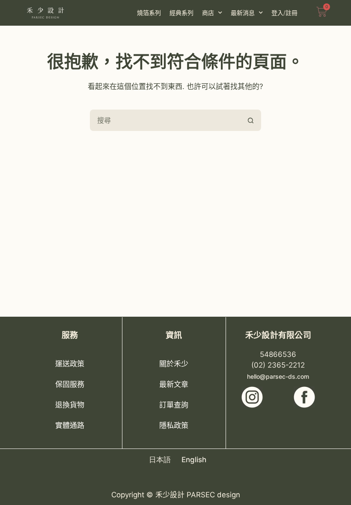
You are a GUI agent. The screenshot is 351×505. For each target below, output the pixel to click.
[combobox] (166, 120)
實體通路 (69, 425)
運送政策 (69, 363)
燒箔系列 (149, 12)
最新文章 (173, 384)
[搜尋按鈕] (250, 120)
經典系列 (181, 12)
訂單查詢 (173, 405)
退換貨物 (69, 405)
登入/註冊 (284, 12)
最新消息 (243, 12)
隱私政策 (173, 425)
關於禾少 (173, 363)
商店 (208, 12)
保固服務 (69, 384)
